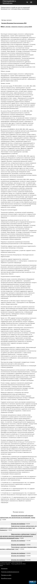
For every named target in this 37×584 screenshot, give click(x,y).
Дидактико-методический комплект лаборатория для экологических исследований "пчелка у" (17, 517)
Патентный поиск (7, 3)
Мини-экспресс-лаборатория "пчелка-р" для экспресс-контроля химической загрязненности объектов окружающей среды (18, 536)
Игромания (4, 568)
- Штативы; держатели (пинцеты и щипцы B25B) (16, 26)
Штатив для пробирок (18, 523)
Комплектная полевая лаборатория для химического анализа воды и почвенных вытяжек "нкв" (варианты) (18, 528)
